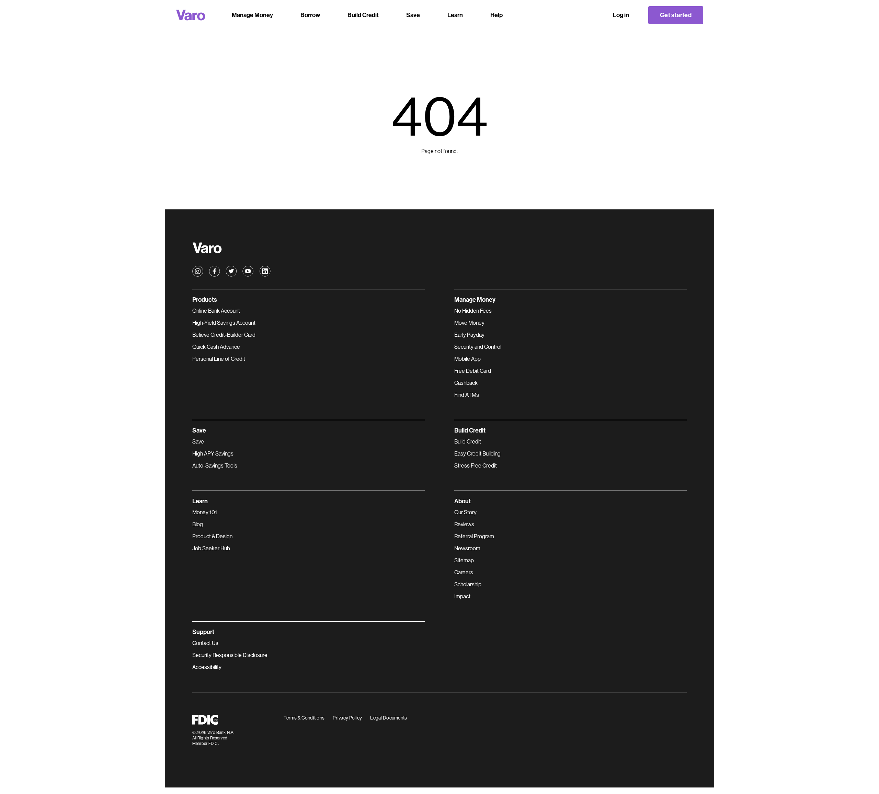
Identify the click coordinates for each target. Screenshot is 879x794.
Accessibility (206, 667)
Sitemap (464, 560)
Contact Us (205, 643)
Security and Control (477, 347)
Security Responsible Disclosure (229, 655)
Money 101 (204, 512)
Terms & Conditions (304, 718)
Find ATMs (466, 395)
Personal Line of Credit (218, 359)
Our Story (465, 512)
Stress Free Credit (475, 465)
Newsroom (467, 548)
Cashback (466, 383)
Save (198, 441)
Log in (621, 15)
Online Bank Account (216, 311)
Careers (463, 572)
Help (496, 15)
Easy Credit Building (477, 453)
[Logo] (191, 15)
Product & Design (212, 536)
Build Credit (467, 441)
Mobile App (467, 359)
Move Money (469, 323)
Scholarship (467, 584)
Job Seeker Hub (211, 548)
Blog (197, 524)
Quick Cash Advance (216, 347)
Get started (676, 15)
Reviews (464, 524)
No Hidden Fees (473, 311)
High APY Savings (212, 453)
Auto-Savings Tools (214, 465)
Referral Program (474, 536)
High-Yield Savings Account (223, 323)
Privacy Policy (347, 718)
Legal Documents (388, 718)
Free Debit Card (472, 371)
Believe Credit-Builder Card (223, 335)
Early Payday (469, 335)
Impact (462, 596)
